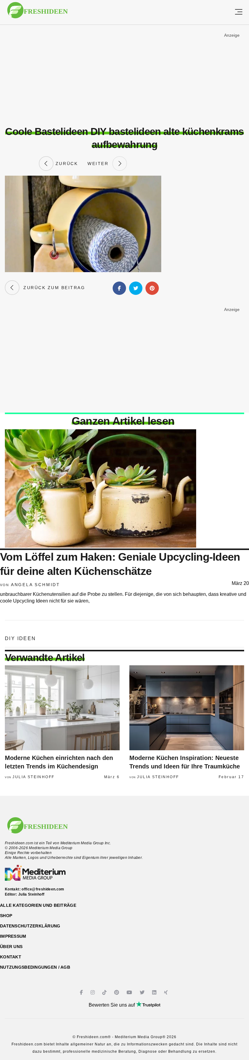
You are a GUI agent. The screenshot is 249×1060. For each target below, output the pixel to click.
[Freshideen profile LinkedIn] (155, 992)
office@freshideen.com (43, 889)
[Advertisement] (124, 75)
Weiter (99, 163)
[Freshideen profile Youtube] (130, 992)
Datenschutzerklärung (30, 925)
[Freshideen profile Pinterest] (117, 992)
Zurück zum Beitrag (52, 287)
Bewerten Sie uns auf (112, 1005)
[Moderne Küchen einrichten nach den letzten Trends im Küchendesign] (62, 707)
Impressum (13, 936)
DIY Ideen (20, 638)
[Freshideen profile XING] (166, 992)
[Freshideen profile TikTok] (105, 992)
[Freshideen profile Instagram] (93, 992)
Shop (6, 915)
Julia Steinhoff (33, 777)
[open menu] (238, 12)
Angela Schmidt (35, 584)
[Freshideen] (37, 13)
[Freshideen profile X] (143, 992)
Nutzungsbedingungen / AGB (35, 967)
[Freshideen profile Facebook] (82, 992)
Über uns (11, 946)
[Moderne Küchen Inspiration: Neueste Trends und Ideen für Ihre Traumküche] (186, 707)
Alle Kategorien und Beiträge (38, 905)
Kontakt (10, 956)
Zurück (65, 163)
